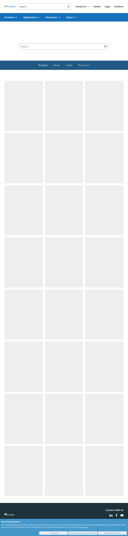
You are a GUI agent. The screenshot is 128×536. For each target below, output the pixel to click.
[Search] (68, 6)
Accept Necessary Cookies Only (83, 533)
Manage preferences (112, 533)
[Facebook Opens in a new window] (116, 515)
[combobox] (42, 6)
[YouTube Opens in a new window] (122, 515)
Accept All (54, 533)
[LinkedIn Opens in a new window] (111, 515)
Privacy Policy (83, 527)
